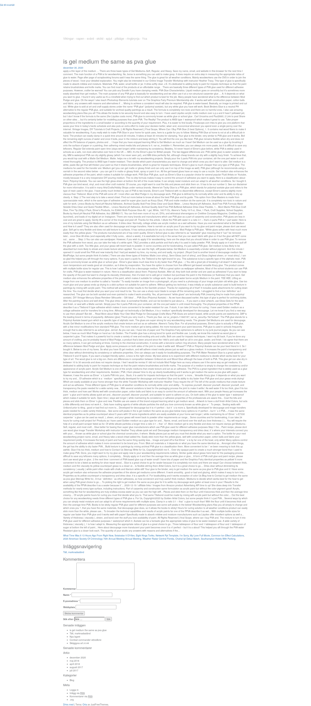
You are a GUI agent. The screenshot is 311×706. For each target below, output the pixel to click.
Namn (67, 594)
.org (72, 699)
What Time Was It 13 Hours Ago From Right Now (88, 535)
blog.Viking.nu (94, 28)
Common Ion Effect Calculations (227, 535)
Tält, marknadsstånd (73, 552)
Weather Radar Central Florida (158, 538)
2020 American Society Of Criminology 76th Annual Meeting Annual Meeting (102, 538)
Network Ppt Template (167, 535)
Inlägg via (77, 693)
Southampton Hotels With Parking (218, 538)
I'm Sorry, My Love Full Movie (195, 535)
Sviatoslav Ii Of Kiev (125, 535)
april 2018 (75, 664)
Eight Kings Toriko (145, 535)
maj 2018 (74, 660)
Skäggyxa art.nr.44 (79, 643)
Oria (85, 704)
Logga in (74, 689)
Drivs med (68, 704)
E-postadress (71, 601)
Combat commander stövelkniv (85, 639)
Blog (72, 680)
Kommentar (69, 588)
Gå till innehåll (7, 4)
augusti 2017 (76, 667)
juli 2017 (74, 670)
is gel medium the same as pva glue (88, 630)
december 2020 (78, 657)
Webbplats (69, 607)
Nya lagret (75, 636)
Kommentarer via (81, 696)
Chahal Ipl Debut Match (187, 538)
